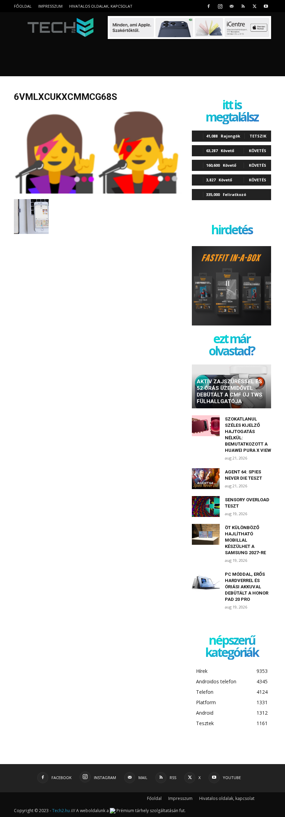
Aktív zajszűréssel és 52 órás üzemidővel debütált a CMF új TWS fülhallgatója (229, 391)
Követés (257, 150)
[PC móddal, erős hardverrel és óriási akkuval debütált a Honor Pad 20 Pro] (206, 581)
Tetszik (258, 136)
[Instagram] (220, 6)
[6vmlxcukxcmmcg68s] (98, 192)
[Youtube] (266, 6)
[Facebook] (208, 6)
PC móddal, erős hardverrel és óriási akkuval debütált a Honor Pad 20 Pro (246, 587)
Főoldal (23, 6)
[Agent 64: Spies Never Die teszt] (206, 478)
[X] (254, 6)
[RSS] (243, 6)
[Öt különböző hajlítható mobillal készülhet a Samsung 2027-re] (206, 534)
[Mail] (231, 6)
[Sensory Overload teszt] (206, 506)
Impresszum (50, 6)
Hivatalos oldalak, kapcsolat (100, 6)
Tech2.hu (61, 811)
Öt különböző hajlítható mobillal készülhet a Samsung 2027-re (245, 540)
